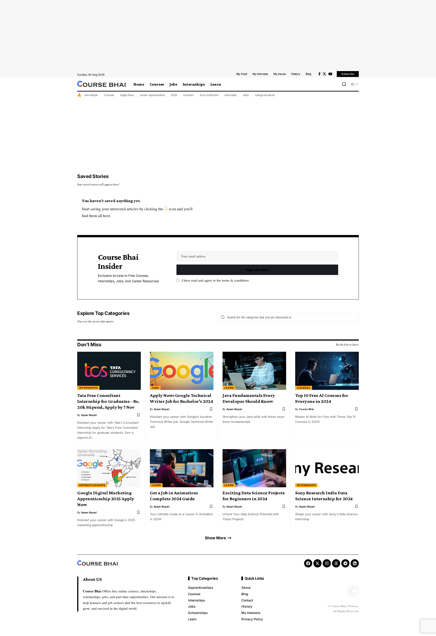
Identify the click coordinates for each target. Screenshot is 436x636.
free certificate (209, 95)
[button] (344, 84)
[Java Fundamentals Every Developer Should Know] (254, 371)
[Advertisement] (218, 35)
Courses (109, 95)
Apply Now (127, 95)
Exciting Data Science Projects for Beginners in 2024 (254, 495)
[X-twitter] (317, 563)
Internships (91, 95)
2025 (174, 95)
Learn (229, 387)
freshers (188, 95)
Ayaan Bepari (89, 415)
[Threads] (336, 563)
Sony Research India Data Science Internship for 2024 (324, 495)
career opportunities (152, 95)
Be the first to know (347, 344)
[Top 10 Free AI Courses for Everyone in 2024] (327, 371)
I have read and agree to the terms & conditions (215, 280)
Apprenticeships (92, 485)
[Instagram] (327, 563)
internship (231, 95)
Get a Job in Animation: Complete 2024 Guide (174, 495)
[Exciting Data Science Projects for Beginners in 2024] (254, 468)
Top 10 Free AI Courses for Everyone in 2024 (321, 398)
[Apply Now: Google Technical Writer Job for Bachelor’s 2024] (181, 371)
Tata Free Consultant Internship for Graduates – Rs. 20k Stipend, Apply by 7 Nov (108, 401)
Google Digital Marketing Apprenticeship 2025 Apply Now (105, 498)
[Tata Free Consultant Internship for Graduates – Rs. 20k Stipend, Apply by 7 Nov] (109, 371)
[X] (324, 74)
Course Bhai (306, 409)
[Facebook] (319, 74)
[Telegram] (345, 563)
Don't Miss (89, 344)
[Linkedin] (355, 563)
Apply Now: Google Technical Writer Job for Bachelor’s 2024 (181, 398)
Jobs (246, 95)
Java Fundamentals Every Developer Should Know (249, 398)
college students (265, 95)
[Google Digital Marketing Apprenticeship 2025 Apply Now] (109, 468)
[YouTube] (330, 74)
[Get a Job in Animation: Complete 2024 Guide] (181, 468)
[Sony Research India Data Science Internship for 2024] (327, 468)
